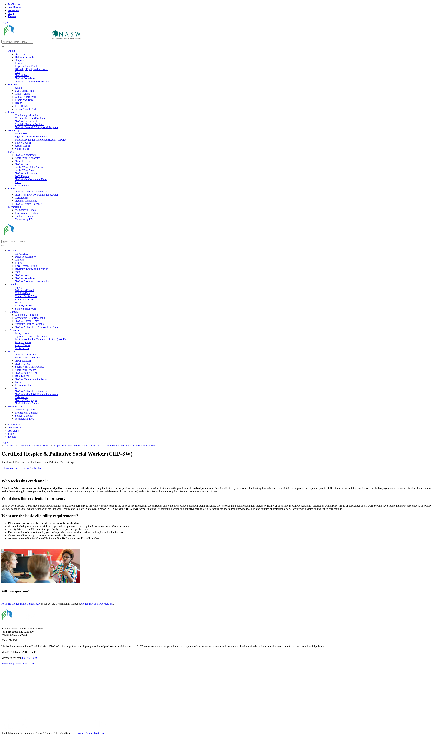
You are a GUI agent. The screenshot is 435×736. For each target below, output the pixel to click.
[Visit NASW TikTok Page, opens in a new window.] (100, 730)
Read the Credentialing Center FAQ (20, 603)
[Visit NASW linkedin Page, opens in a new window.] (10, 730)
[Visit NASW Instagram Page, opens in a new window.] (62, 730)
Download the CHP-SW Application (21, 468)
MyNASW (14, 4)
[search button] (2, 46)
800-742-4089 (29, 657)
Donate (12, 16)
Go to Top (99, 733)
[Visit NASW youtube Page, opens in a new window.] (23, 730)
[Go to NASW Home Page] (26, 38)
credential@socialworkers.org (97, 603)
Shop (11, 13)
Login (4, 22)
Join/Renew (14, 7)
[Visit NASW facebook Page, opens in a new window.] (2, 730)
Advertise (13, 10)
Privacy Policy (85, 733)
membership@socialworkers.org (18, 663)
